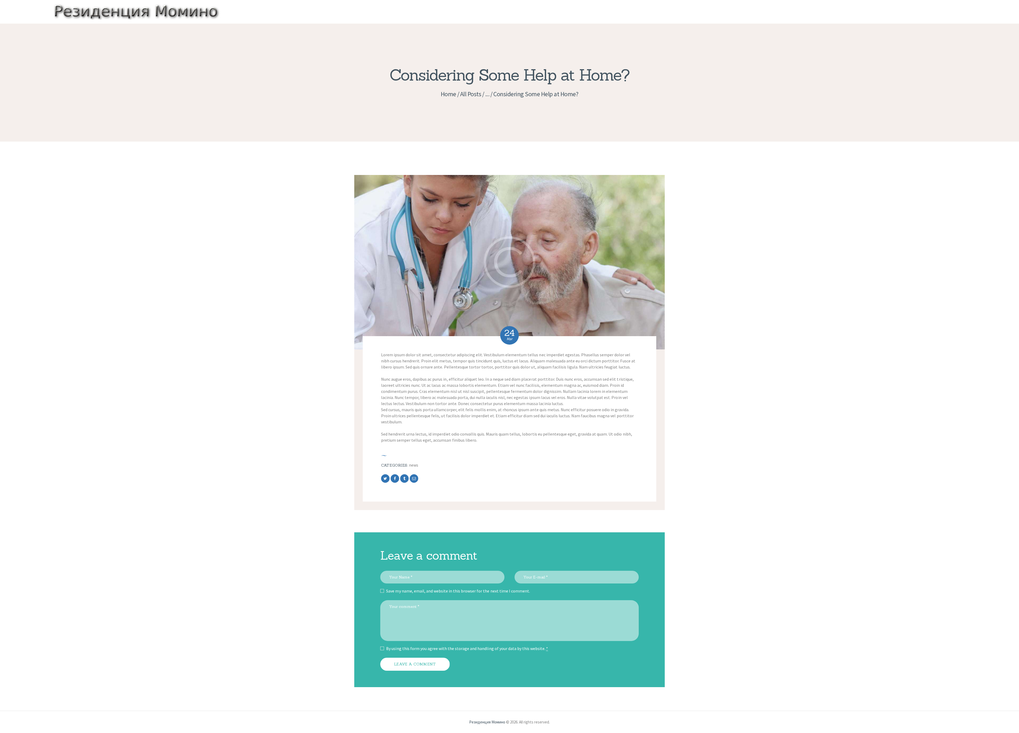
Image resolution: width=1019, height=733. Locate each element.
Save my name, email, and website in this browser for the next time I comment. (458, 591)
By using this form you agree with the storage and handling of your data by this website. (467, 648)
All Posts (470, 94)
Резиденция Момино (487, 722)
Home (448, 94)
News (413, 465)
